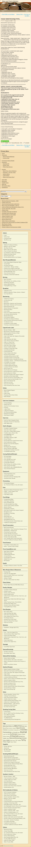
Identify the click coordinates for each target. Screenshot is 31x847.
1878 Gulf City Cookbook (9, 793)
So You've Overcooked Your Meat (11, 579)
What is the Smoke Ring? (8, 177)
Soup (11, 740)
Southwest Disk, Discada (9, 478)
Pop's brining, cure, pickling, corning (12, 281)
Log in (5, 235)
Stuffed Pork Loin (8, 559)
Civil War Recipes (8, 800)
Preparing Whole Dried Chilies (11, 395)
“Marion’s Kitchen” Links (7, 216)
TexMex (19, 740)
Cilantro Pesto (5, 210)
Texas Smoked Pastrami (9, 273)
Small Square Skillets (9, 415)
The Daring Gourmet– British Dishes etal (13, 521)
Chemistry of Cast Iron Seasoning (11, 421)
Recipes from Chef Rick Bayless (11, 443)
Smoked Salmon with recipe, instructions (13, 659)
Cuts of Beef (7, 311)
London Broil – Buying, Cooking (11, 266)
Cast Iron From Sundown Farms (11, 406)
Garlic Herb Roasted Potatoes (11, 697)
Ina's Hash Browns (8, 293)
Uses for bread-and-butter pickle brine (10, 204)
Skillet (8, 740)
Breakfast (10, 728)
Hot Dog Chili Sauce (8, 265)
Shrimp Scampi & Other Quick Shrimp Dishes (14, 686)
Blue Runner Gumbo (6, 224)
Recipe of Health (8, 578)
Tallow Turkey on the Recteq (8, 220)
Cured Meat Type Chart (9, 461)
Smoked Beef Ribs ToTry (9, 271)
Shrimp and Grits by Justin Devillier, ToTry (13, 377)
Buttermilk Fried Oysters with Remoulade (13, 670)
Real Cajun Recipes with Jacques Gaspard (13, 374)
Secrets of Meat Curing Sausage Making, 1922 (14, 818)
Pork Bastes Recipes (8, 617)
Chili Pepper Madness (9, 501)
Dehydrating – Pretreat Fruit (10, 530)
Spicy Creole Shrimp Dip (9, 380)
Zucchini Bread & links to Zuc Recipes (12, 257)
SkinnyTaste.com (8, 516)
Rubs (23, 736)
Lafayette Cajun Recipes (9, 363)
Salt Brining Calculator (9, 282)
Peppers (20, 734)
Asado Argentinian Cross (9, 473)
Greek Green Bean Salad (10, 635)
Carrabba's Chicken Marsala (10, 589)
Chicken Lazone (7, 591)
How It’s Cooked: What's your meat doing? (13, 575)
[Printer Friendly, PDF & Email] (5, 141)
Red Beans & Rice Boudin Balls (11, 376)
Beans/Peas (5, 728)
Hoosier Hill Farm (8, 746)
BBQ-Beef (6, 726)
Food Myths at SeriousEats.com (11, 544)
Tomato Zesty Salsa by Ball (10, 536)
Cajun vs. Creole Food (9, 342)
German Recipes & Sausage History (12, 807)
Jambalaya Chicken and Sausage (11, 357)
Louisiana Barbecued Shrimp (10, 365)
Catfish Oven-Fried (8, 492)
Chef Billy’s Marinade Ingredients (9, 211)
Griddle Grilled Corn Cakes (10, 699)
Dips (18, 730)
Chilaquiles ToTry (8, 290)
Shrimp (24, 738)
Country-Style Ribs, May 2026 (9, 208)
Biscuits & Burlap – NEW (9, 330)
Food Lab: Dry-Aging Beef (10, 573)
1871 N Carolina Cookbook (10, 792)
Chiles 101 (6, 391)
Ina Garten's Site (8, 436)
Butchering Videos (8, 309)
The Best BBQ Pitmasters (10, 838)
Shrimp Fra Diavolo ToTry (10, 683)
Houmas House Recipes (9, 354)
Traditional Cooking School (10, 522)
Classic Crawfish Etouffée (10, 346)
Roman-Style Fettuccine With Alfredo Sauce (14, 584)
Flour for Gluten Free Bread (10, 251)
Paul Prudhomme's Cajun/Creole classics (13, 371)
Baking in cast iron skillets (10, 246)
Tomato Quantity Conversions (10, 533)
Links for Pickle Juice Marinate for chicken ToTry (13, 207)
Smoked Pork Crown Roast (10, 619)
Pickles (4, 736)
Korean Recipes (7, 439)
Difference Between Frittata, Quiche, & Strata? (14, 292)
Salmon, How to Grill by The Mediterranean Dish (15, 678)
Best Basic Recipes (8, 248)
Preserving (4, 155)
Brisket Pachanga (8, 552)
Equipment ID (6, 163)
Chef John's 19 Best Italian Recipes (12, 431)
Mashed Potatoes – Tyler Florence (12, 703)
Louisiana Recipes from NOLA (11, 366)
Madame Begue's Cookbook (10, 815)
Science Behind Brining (9, 284)
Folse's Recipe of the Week (10, 353)
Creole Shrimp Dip (8, 351)
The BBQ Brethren (8, 717)
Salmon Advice (6, 174)
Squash (13, 740)
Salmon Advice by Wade (9, 658)
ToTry (21, 142)
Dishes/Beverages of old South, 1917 (12, 804)
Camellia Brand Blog (8, 499)
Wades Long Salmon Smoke (10, 664)
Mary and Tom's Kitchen (10, 1)
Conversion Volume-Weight (8, 160)
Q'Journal (14, 736)
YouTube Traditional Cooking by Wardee (13, 539)
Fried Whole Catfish (8, 494)
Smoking (4, 169)
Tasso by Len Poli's (8, 382)
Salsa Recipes (7, 396)
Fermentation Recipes (9, 483)
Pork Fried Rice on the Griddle (9, 214)
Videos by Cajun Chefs (9, 840)
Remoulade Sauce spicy (9, 653)
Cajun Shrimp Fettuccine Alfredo (11, 340)
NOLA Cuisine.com (8, 368)
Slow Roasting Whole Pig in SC (11, 837)
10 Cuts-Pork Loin (8, 300)
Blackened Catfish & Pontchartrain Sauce (13, 489)
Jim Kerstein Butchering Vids (10, 314)
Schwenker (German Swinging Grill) (12, 476)
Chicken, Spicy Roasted (9, 592)
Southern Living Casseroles (10, 784)
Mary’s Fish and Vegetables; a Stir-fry (10, 205)
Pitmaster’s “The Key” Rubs (9, 172)
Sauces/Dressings (15, 142)
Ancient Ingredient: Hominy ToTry (11, 694)
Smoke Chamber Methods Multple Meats (13, 763)
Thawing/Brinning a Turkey (10, 285)
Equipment (4, 162)
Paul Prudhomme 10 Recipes (10, 369)
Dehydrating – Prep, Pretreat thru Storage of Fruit (15, 529)
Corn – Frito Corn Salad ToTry (11, 632)
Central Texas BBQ (8, 831)
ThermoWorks (7, 751)
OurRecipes (13, 734)
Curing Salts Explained (9, 462)
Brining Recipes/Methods (8, 156)
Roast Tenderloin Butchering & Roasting (13, 270)
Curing (15, 730)
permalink (27, 142)
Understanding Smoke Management (12, 719)
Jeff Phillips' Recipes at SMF (10, 437)
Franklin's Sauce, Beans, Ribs (11, 432)
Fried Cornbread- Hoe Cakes (10, 778)
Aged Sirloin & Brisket (9, 551)
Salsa (7, 738)
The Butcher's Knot (8, 321)
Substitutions (5, 187)
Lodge (4, 734)
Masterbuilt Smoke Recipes (10, 760)
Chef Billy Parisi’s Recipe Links (9, 213)
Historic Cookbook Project (10, 809)
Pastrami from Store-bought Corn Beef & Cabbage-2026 (15, 222)
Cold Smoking (7, 711)
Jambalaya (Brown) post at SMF (11, 356)
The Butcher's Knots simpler (10, 323)
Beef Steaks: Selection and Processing (13, 304)
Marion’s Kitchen (8, 507)
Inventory (6, 407)
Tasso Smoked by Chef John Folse (12, 385)
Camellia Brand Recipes (9, 343)
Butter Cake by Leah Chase (10, 249)
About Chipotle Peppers (9, 390)
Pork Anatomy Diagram (9, 317)
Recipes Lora (7, 445)
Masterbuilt (6, 748)
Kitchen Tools (6, 165)
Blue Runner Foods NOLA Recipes (12, 331)
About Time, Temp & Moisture (9, 170)
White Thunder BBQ (8, 841)
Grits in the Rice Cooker (7, 217)
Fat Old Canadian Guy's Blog (10, 504)
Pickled (23, 734)
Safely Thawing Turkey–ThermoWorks (12, 602)
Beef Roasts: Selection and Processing (13, 303)
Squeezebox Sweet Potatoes (10, 705)
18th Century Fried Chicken (10, 795)
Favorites (23, 730)
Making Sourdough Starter (10, 254)
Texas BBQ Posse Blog (9, 714)
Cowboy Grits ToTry (6, 202)
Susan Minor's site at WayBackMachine (13, 467)
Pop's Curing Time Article (9, 465)
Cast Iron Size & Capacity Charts (11, 420)
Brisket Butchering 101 (9, 306)
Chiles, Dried (7, 393)
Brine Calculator (7, 279)
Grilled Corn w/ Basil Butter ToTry (11, 702)
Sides (4, 740)
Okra (9, 734)
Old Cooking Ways (6, 185)
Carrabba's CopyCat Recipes (10, 428)
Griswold (15, 732)
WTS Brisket (7, 560)
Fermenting (7, 732)
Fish (12, 732)
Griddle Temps (5, 182)
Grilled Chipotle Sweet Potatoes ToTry (12, 700)
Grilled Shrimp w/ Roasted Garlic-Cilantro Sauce (15, 675)
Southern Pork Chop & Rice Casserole (12, 785)
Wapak (15, 741)
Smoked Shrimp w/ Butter (10, 687)
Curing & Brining (7, 556)
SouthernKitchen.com (9, 517)
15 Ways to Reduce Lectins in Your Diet (13, 565)
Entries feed (6, 236)
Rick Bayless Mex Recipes (10, 446)
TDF (16, 740)
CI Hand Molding (8, 402)
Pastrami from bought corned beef (12, 268)
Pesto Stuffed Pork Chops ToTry (11, 616)
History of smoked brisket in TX (11, 812)
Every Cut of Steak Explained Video (12, 312)
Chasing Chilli (7, 572)
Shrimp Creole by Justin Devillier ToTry (13, 379)
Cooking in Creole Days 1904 (10, 348)
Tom (15, 20)
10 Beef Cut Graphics (9, 298)
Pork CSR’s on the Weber (7, 14)
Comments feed (7, 238)
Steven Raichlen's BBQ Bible (10, 448)
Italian (19, 732)
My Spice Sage (7, 749)
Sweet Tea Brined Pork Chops (11, 620)
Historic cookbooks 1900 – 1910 (11, 810)
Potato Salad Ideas (8, 640)
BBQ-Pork (18, 726)
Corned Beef (7, 263)
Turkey (4, 741)
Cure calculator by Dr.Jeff (10, 459)
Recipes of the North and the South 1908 (13, 816)
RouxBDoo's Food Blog (9, 513)
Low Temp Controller (8, 475)
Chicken (5, 730)
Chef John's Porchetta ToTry (10, 614)
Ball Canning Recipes (9, 527)
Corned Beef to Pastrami (9, 557)
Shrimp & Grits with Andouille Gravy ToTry (13, 681)
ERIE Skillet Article (8, 423)
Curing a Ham (6, 158)
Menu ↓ (27, 11)
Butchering (4, 181)
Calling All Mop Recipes (9, 554)
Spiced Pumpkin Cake (9, 255)
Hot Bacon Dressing (8, 651)
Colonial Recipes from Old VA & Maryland (13, 801)
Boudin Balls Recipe (8, 334)
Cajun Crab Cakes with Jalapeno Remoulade (14, 336)
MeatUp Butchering (8, 315)
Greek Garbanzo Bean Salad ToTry (12, 634)
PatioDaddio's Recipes (9, 508)
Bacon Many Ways (8, 611)
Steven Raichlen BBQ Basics (10, 768)
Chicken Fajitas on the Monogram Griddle (11, 227)
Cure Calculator (7, 457)
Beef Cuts (6, 301)
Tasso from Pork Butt (8, 383)
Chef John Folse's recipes (10, 345)
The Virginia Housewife (9, 821)
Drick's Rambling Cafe (9, 502)
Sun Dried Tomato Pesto (9, 706)
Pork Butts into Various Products (11, 318)
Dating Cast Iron (7, 404)
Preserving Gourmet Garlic (10, 532)
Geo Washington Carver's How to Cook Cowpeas (15, 806)
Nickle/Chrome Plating (9, 413)
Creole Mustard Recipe (9, 350)
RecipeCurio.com (8, 511)
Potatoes (8, 736)
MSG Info (4, 184)
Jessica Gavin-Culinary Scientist (11, 505)
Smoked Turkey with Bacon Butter (11, 605)
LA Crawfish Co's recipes (9, 362)
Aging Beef (4, 179)
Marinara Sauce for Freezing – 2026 (10, 200)
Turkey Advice (6, 175)
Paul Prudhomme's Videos (10, 373)
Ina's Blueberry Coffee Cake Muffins (12, 252)
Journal (23, 732)
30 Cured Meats (7, 456)
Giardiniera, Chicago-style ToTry (11, 627)
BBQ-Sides (24, 726)
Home (3, 10)
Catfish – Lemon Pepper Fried (11, 491)
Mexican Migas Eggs (6, 219)
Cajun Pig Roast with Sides (10, 339)
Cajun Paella (7, 337)
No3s (6, 734)
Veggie (8, 741)
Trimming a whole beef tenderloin (11, 274)
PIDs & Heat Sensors (8, 166)
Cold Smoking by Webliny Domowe (12, 759)
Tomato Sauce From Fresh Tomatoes (12, 535)
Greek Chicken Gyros (9, 594)
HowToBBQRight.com (9, 434)
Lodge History (7, 409)
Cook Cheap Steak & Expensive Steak (12, 262)
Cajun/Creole (20, 728)
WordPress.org (7, 239)
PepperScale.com (8, 576)
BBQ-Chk (11, 726)
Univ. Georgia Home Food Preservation (13, 538)
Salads (6, 142)
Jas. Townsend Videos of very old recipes (13, 484)
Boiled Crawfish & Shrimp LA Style (11, 333)
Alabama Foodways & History (10, 244)
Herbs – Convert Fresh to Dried (11, 546)
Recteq (20, 736)
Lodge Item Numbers (9, 410)
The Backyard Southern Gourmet (11, 449)
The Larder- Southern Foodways (11, 820)
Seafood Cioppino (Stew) (9, 680)
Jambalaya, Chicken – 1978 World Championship (15, 360)
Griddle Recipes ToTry (7, 225)
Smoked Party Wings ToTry (10, 603)
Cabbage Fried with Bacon (10, 695)
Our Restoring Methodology (10, 412)
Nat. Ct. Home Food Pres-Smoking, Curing (13, 713)
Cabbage (14, 728)
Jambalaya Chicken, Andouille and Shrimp (13, 359)
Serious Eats (7, 514)
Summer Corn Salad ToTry (10, 641)
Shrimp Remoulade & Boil (10, 684)
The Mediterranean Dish (9, 451)
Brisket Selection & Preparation (11, 308)
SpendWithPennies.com (9, 519)
